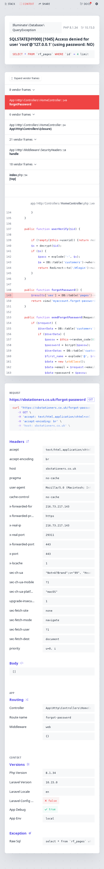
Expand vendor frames (26, 78)
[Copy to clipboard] (90, 54)
